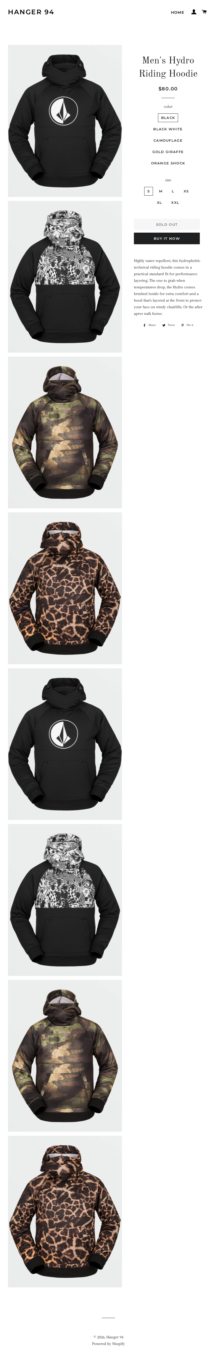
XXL (175, 202)
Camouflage (168, 140)
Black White (168, 129)
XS (186, 191)
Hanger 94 (31, 12)
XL (159, 202)
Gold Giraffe (168, 152)
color (168, 106)
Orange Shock (168, 163)
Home (177, 12)
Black (168, 118)
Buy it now (167, 238)
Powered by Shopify (108, 1343)
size (168, 180)
